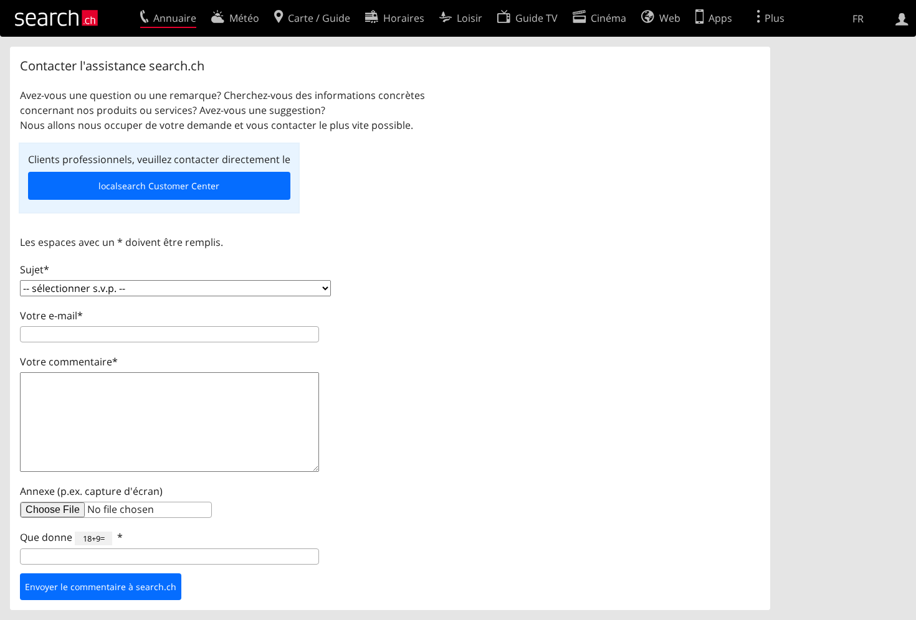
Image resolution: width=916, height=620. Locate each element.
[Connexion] (902, 18)
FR (858, 19)
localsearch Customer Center (158, 186)
